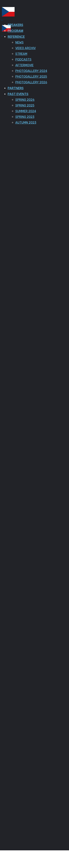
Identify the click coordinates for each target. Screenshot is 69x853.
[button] (6, 29)
